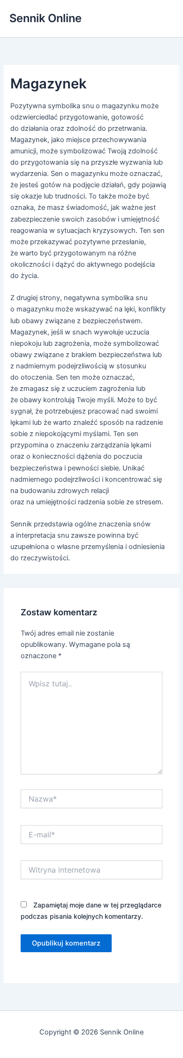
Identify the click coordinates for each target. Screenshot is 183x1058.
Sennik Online (45, 18)
